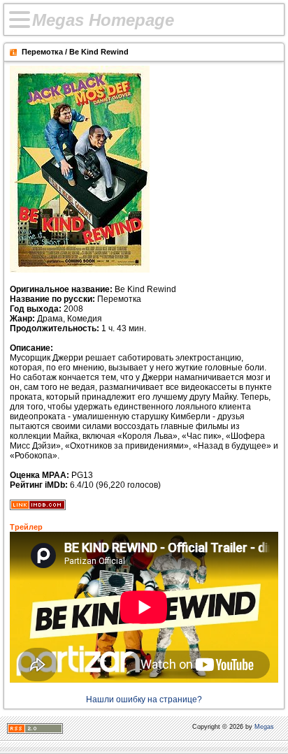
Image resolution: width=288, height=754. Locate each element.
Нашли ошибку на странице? (144, 699)
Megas (264, 726)
